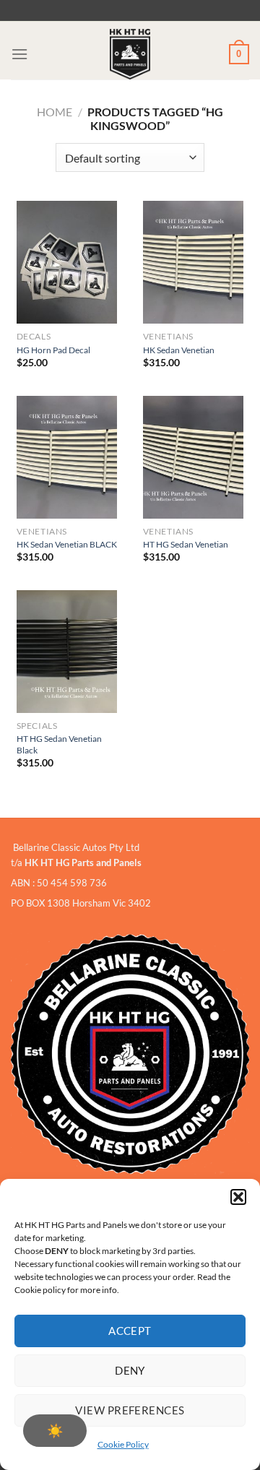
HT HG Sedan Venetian (185, 544)
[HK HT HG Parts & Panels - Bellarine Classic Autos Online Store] (130, 54)
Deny (130, 1370)
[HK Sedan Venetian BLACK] (67, 457)
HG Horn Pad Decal (53, 350)
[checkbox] (55, 1430)
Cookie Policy (123, 1444)
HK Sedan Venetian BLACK (67, 544)
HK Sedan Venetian (178, 350)
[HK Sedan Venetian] (193, 262)
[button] (238, 1197)
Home (54, 111)
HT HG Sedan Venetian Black (59, 744)
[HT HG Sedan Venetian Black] (67, 651)
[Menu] (19, 54)
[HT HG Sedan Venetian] (193, 457)
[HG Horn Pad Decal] (67, 262)
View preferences (129, 1410)
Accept (130, 1330)
